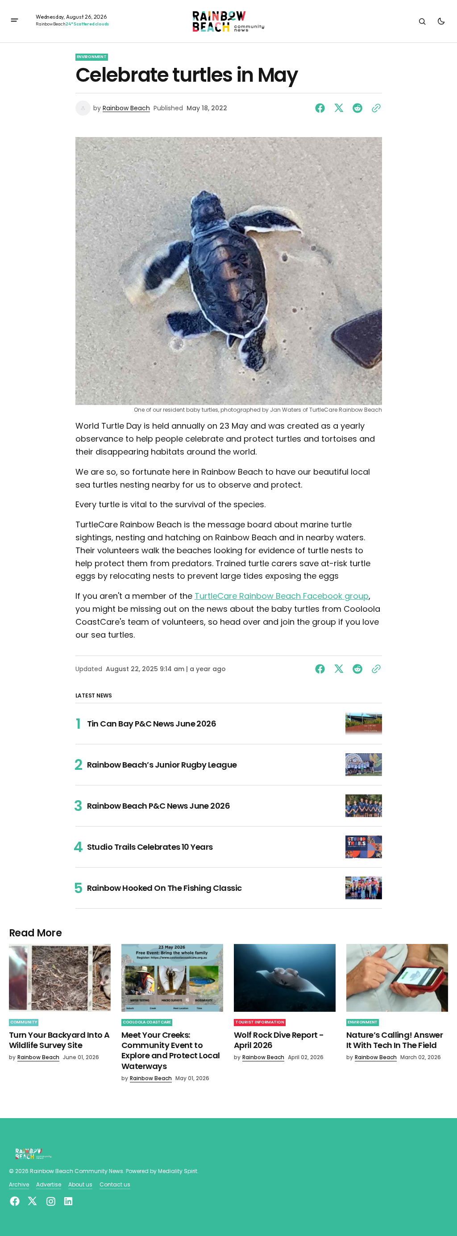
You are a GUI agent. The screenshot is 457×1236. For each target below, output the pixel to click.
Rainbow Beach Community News (76, 1171)
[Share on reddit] (357, 108)
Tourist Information (259, 1022)
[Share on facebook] (321, 108)
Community (23, 1022)
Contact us (115, 1185)
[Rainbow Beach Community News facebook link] (16, 1201)
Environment (92, 56)
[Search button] (422, 21)
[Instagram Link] (51, 1201)
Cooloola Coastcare (147, 1022)
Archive (19, 1185)
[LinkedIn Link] (67, 1201)
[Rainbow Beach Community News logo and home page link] (228, 21)
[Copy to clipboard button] (374, 108)
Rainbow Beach (126, 108)
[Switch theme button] (441, 21)
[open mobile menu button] (14, 21)
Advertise (48, 1185)
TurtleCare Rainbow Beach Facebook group (282, 595)
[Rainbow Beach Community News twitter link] (32, 1201)
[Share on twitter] (338, 108)
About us (80, 1185)
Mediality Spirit (177, 1171)
